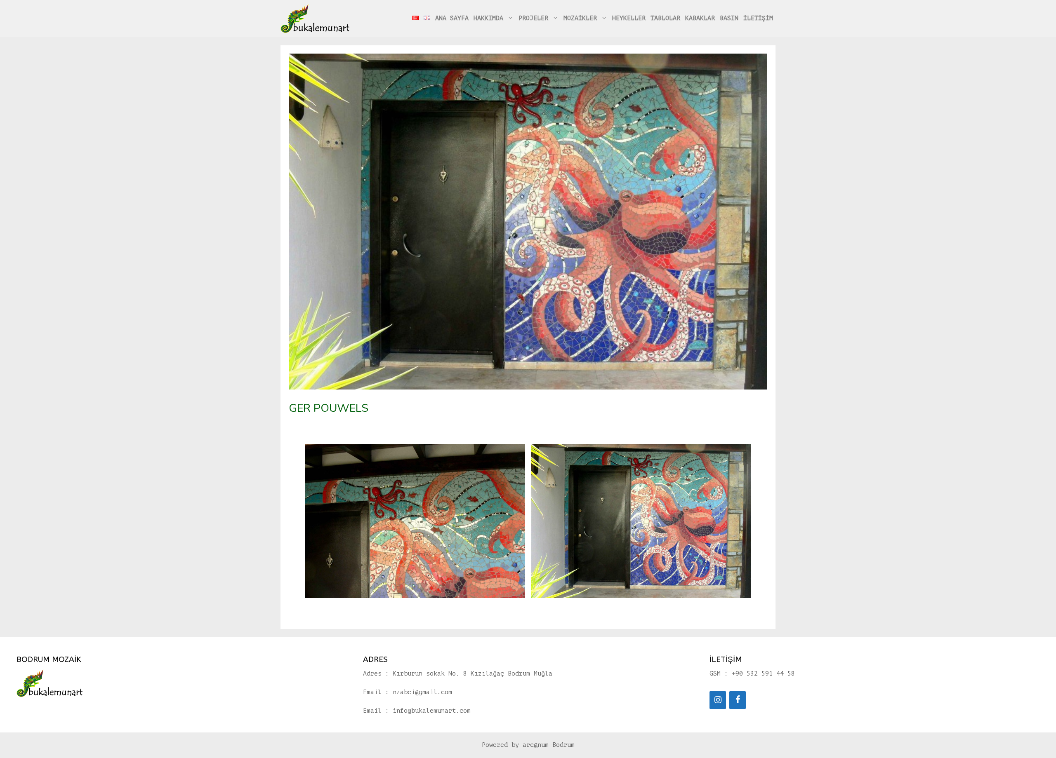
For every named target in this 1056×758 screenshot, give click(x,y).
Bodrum (563, 745)
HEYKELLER (629, 18)
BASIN (729, 18)
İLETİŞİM (758, 18)
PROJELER (533, 18)
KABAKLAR (700, 18)
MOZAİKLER (580, 18)
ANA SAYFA (452, 18)
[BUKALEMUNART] (315, 18)
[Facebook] (737, 700)
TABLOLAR (665, 18)
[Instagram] (718, 700)
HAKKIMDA (488, 18)
